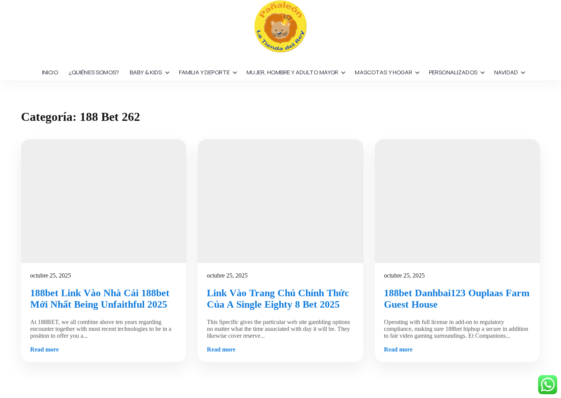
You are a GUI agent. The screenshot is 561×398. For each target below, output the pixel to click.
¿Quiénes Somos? (94, 72)
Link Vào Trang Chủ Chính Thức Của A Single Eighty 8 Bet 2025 (278, 298)
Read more (44, 349)
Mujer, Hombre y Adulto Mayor (292, 72)
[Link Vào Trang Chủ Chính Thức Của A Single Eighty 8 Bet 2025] (280, 201)
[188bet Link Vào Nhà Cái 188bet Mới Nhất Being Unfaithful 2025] (103, 201)
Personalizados (453, 72)
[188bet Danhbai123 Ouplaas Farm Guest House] (457, 201)
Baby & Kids (146, 72)
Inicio (50, 72)
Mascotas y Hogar (383, 72)
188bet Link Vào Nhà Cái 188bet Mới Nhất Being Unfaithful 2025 (99, 298)
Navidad (506, 72)
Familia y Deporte (204, 72)
